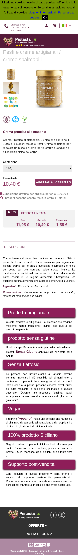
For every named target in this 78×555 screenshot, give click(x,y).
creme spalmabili (22, 59)
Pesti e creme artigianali (31, 52)
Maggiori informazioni (42, 12)
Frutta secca (36, 534)
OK (45, 17)
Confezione (10, 161)
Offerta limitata (33, 213)
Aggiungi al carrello (53, 182)
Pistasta (25, 39)
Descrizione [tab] (15, 247)
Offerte (36, 525)
